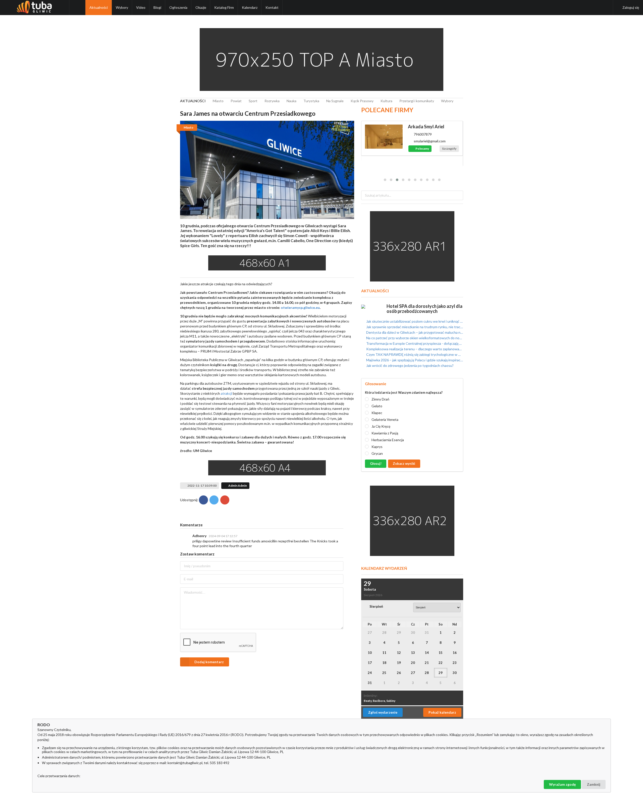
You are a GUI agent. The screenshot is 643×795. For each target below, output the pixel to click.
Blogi (157, 7)
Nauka (291, 101)
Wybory (122, 7)
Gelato (376, 406)
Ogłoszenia (178, 7)
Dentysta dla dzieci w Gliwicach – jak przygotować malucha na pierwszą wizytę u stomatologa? (414, 332)
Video (140, 7)
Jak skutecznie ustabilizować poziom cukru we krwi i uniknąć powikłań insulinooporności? (414, 321)
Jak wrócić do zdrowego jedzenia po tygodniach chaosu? (409, 365)
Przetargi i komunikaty (416, 101)
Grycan (377, 453)
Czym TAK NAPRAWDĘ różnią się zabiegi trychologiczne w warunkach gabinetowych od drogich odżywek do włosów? (414, 354)
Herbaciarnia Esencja (387, 440)
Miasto (218, 101)
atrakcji (226, 393)
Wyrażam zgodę (562, 784)
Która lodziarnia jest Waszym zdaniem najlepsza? (404, 392)
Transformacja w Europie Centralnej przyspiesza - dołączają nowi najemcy (414, 343)
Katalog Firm (224, 7)
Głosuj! (376, 464)
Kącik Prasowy (362, 101)
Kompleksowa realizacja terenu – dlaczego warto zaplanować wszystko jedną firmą (414, 349)
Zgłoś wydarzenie (382, 712)
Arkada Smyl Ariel (426, 126)
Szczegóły (449, 148)
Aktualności (98, 7)
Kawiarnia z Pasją (384, 433)
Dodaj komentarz (209, 662)
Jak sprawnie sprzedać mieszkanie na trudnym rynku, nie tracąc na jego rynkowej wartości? (414, 327)
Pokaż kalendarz (442, 712)
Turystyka (311, 101)
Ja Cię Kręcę (380, 426)
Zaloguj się (630, 7)
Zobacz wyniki (404, 464)
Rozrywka (272, 101)
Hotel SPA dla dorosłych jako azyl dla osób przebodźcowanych (424, 309)
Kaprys (377, 446)
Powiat (236, 101)
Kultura (386, 101)
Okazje (200, 7)
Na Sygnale (335, 101)
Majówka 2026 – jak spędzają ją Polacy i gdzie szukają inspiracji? (414, 360)
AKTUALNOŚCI (193, 101)
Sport (253, 101)
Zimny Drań (380, 399)
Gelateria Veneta (384, 419)
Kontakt (272, 7)
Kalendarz (249, 7)
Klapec (376, 413)
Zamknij (593, 784)
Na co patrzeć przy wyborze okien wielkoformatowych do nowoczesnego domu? (414, 338)
